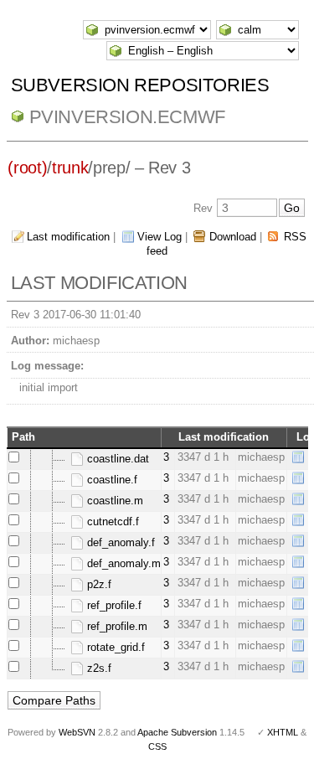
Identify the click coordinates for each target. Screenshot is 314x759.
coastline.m (113, 500)
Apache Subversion (177, 732)
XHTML (282, 732)
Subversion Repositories (140, 85)
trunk (70, 167)
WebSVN (77, 732)
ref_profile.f (113, 605)
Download (232, 236)
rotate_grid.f (114, 647)
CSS (157, 746)
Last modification (68, 236)
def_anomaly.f (119, 542)
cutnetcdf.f (111, 521)
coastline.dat (116, 458)
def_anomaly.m (122, 563)
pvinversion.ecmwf (127, 116)
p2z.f (97, 584)
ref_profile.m (115, 626)
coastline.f (110, 479)
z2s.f (97, 668)
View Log (159, 236)
